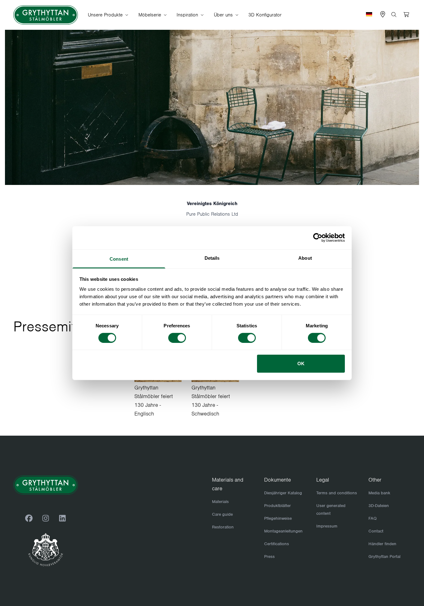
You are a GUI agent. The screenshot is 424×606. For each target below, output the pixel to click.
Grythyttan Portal (384, 556)
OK (300, 363)
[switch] (177, 338)
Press (269, 556)
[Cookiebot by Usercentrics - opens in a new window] (318, 237)
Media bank (379, 493)
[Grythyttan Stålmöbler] (45, 15)
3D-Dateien (378, 505)
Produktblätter (277, 505)
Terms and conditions (336, 493)
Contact (375, 531)
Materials (220, 501)
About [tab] (305, 257)
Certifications (276, 543)
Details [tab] (212, 257)
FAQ (372, 518)
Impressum (326, 526)
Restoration (223, 527)
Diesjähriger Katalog (283, 493)
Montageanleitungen (283, 531)
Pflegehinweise (278, 518)
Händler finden (382, 543)
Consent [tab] (119, 258)
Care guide (222, 514)
